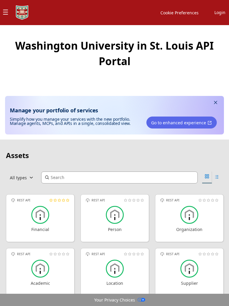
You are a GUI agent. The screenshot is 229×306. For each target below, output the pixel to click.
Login (219, 12)
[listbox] (23, 177)
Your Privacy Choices (114, 300)
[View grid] (207, 177)
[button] (215, 103)
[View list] (217, 177)
